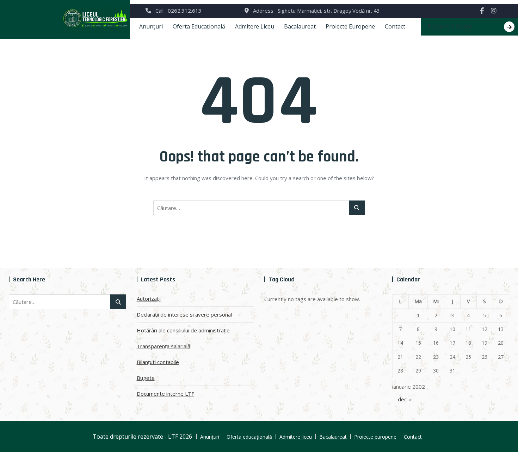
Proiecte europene (350, 26)
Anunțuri (151, 26)
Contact (395, 26)
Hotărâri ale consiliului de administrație (183, 330)
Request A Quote (450, 26)
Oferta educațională (199, 26)
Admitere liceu (254, 26)
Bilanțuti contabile (158, 361)
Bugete (146, 377)
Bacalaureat (300, 26)
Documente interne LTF (165, 393)
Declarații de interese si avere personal (184, 314)
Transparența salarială (163, 346)
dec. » (405, 399)
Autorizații (149, 298)
